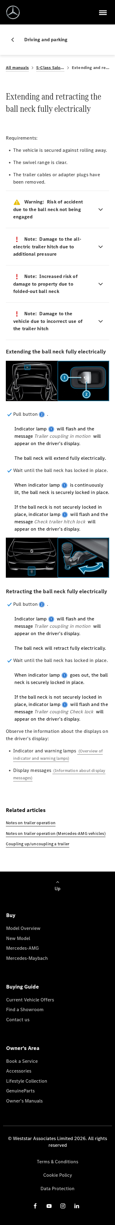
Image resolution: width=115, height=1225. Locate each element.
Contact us (17, 1019)
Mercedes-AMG (22, 948)
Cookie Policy (57, 1175)
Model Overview (23, 928)
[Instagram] (63, 1206)
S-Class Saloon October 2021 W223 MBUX (50, 68)
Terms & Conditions (57, 1161)
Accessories (18, 1071)
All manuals (17, 68)
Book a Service (22, 1061)
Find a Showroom (25, 1009)
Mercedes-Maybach (27, 958)
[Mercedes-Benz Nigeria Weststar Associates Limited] (13, 12)
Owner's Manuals (24, 1101)
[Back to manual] (15, 40)
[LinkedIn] (76, 1206)
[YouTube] (49, 1206)
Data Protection (57, 1188)
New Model (18, 938)
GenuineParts (20, 1091)
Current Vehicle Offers (30, 999)
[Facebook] (35, 1206)
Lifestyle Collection (26, 1081)
